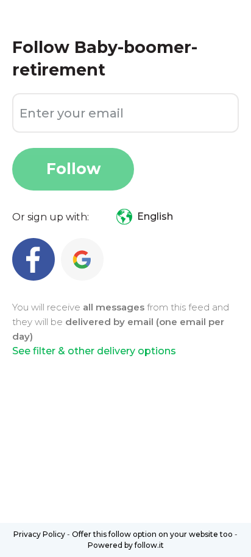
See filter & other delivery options (94, 351)
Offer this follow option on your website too (152, 534)
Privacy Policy (39, 534)
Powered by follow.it (126, 545)
